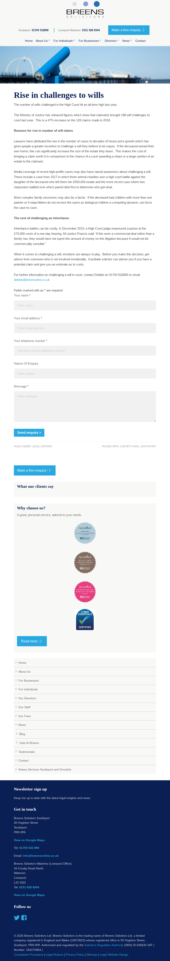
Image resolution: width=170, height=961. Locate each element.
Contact (23, 760)
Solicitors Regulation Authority (103, 945)
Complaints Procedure (28, 954)
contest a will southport (138, 446)
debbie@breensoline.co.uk (32, 279)
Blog (22, 734)
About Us (24, 671)
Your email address (28, 318)
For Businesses (28, 680)
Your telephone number (30, 341)
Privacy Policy (75, 954)
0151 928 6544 (91, 30)
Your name (22, 295)
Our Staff (24, 707)
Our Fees (24, 716)
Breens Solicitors (85, 10)
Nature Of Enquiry (26, 363)
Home (22, 662)
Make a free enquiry (129, 30)
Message (21, 386)
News (22, 724)
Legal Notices (54, 954)
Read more (32, 641)
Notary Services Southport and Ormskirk (44, 769)
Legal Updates (42, 446)
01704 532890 (40, 30)
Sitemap (91, 954)
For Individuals (28, 689)
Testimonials (26, 751)
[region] (85, 65)
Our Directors (27, 698)
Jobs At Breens (29, 743)
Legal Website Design (114, 954)
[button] (83, 80)
